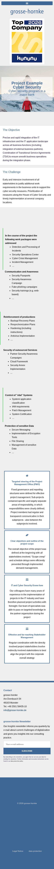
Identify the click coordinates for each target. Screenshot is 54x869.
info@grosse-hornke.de (14, 710)
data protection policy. (17, 761)
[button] (27, 3)
